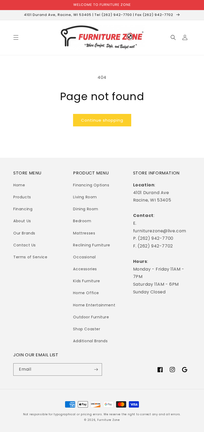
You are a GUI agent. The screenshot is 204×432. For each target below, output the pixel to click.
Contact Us (24, 245)
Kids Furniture (86, 281)
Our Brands (24, 233)
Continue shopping (102, 120)
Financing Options (91, 185)
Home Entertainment (94, 305)
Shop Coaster (86, 329)
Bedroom (82, 221)
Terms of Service (30, 257)
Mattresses (84, 233)
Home (19, 185)
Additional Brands (90, 341)
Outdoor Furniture (91, 317)
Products (22, 197)
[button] (16, 37)
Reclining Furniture (91, 245)
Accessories (85, 269)
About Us (22, 221)
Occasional (84, 257)
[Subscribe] (96, 369)
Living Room (85, 197)
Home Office (86, 293)
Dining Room (85, 209)
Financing (22, 209)
